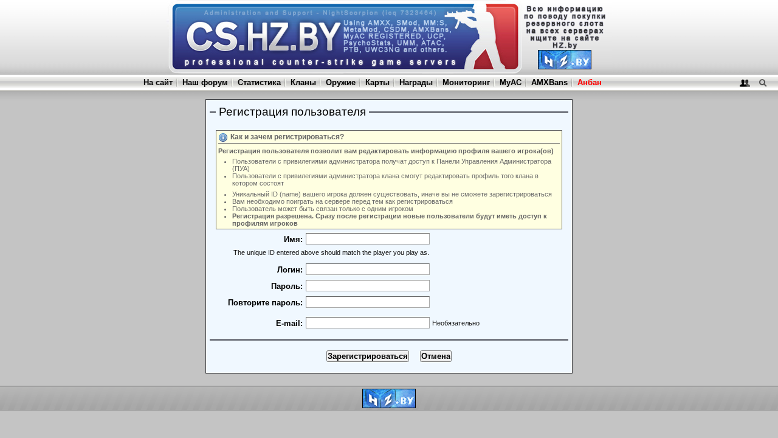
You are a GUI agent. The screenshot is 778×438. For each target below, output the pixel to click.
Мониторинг (466, 82)
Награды (416, 82)
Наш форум (205, 82)
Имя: (293, 239)
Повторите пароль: (265, 302)
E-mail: (289, 323)
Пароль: (287, 286)
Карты (377, 82)
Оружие (341, 82)
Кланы (303, 82)
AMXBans (549, 82)
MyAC (511, 82)
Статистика (259, 82)
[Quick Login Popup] (744, 82)
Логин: (290, 269)
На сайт (158, 82)
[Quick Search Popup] (762, 82)
